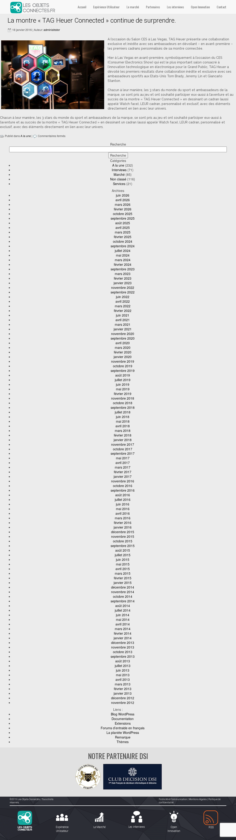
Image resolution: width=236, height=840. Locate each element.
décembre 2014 (122, 587)
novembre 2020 (122, 333)
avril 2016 (122, 513)
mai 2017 (123, 458)
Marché (119, 174)
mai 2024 (123, 255)
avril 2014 (122, 624)
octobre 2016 (122, 485)
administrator (52, 30)
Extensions (123, 723)
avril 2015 (122, 568)
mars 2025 (122, 232)
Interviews (119, 169)
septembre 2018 (123, 407)
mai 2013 (123, 675)
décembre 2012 (122, 698)
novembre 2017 (122, 444)
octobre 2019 (122, 366)
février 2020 (122, 352)
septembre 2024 (123, 246)
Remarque (122, 737)
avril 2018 (122, 426)
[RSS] (211, 817)
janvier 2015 (123, 582)
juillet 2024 (122, 250)
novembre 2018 (122, 398)
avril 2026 (122, 199)
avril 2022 (122, 301)
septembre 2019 (123, 370)
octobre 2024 (122, 241)
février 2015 (122, 578)
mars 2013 (122, 684)
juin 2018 (122, 416)
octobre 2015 (122, 541)
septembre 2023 (123, 269)
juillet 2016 (122, 499)
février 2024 (122, 264)
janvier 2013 (123, 693)
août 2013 (122, 661)
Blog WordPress (122, 714)
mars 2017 (122, 467)
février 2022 (122, 310)
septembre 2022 (123, 292)
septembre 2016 (123, 490)
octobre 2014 (122, 596)
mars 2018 (122, 430)
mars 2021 (122, 324)
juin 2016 (122, 504)
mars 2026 (122, 204)
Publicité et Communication (173, 799)
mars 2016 (122, 518)
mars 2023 (122, 273)
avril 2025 (122, 227)
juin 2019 (122, 384)
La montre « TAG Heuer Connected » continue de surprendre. (91, 20)
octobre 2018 (122, 403)
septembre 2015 (123, 545)
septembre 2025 (123, 218)
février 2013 (122, 688)
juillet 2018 (122, 412)
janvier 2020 (123, 356)
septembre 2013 (123, 656)
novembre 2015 (122, 536)
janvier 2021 (123, 329)
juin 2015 (122, 559)
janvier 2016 (123, 527)
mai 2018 (123, 421)
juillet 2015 (122, 555)
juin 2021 (122, 315)
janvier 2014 (123, 638)
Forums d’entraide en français (123, 728)
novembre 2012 (122, 702)
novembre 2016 (122, 481)
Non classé (118, 179)
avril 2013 (122, 679)
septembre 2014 (123, 601)
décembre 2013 (122, 642)
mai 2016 (123, 508)
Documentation (123, 718)
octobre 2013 (122, 651)
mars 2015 (122, 573)
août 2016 (122, 495)
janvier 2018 (123, 439)
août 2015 (122, 550)
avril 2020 (122, 343)
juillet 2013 (122, 665)
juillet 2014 (122, 610)
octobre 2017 (122, 449)
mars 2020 (122, 347)
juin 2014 (122, 615)
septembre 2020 (123, 338)
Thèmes (123, 741)
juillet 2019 (122, 379)
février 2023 (122, 278)
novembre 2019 (122, 361)
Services (119, 183)
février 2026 (122, 209)
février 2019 (122, 393)
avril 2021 (122, 319)
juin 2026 (122, 195)
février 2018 (122, 435)
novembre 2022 (122, 287)
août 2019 (122, 375)
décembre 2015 (122, 531)
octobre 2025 (122, 213)
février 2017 (122, 471)
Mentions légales (198, 799)
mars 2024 (122, 259)
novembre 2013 (122, 647)
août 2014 (122, 605)
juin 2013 (122, 670)
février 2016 (122, 522)
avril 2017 (122, 462)
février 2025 (122, 236)
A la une (26, 136)
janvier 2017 (123, 476)
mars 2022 (122, 306)
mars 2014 (122, 628)
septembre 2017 (123, 453)
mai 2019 (123, 389)
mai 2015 (123, 564)
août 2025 (122, 223)
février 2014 (122, 633)
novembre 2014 (122, 591)
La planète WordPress (122, 732)
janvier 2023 (123, 283)
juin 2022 (122, 296)
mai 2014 (123, 619)
